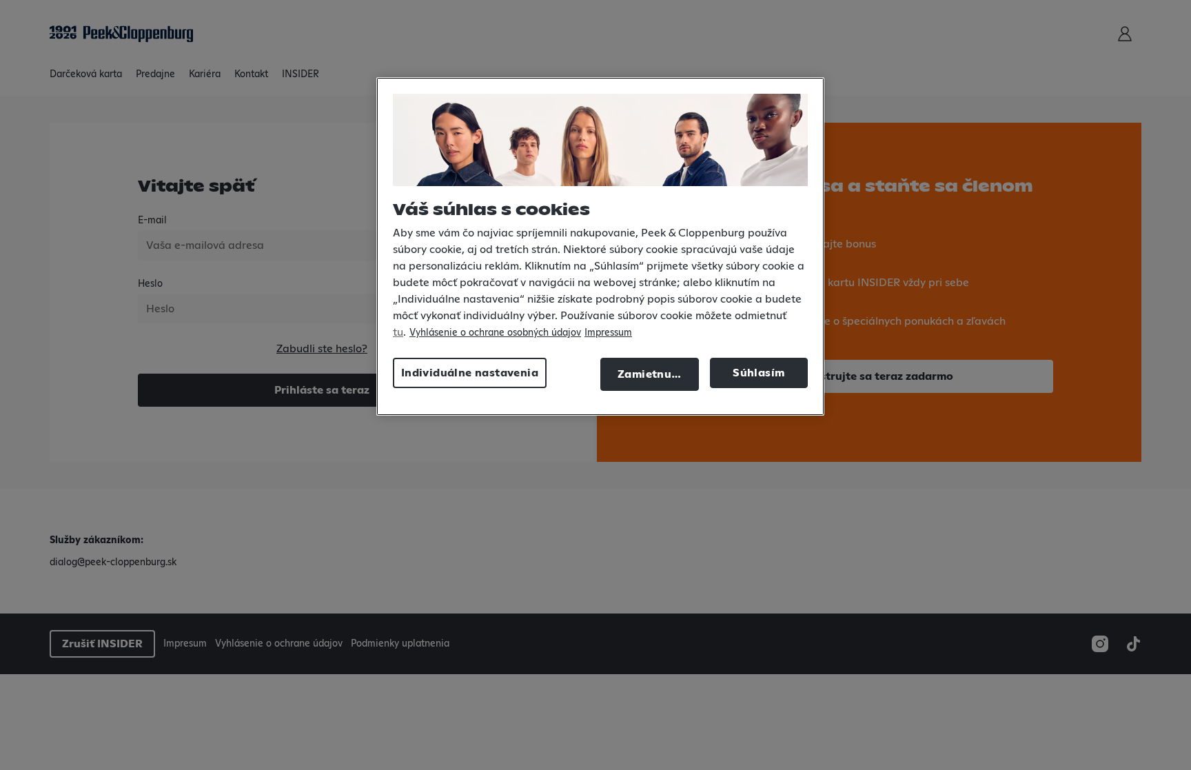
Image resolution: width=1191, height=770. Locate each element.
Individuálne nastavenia (469, 372)
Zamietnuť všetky (658, 374)
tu (398, 332)
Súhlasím (758, 372)
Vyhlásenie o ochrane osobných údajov (495, 333)
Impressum (608, 333)
